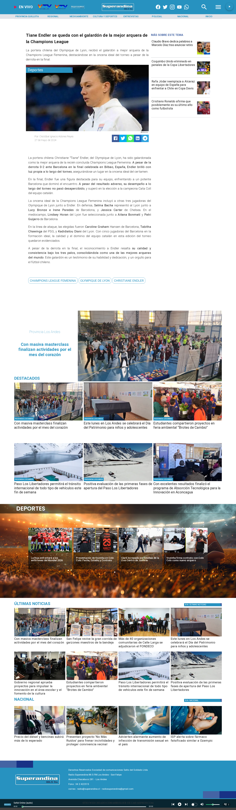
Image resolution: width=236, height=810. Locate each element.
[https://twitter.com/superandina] (165, 11)
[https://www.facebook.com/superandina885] (158, 11)
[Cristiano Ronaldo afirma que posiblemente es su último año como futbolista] (203, 114)
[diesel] (39, 734)
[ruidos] (91, 734)
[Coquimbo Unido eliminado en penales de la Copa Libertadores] (203, 74)
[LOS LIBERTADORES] (118, 480)
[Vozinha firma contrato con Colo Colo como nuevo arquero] (141, 552)
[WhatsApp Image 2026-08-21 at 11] (144, 636)
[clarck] (95, 552)
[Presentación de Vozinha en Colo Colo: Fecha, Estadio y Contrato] (50, 552)
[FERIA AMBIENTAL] (187, 420)
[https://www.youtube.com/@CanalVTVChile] (179, 11)
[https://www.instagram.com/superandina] (172, 11)
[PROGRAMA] (187, 480)
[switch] (194, 804)
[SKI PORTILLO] (48, 480)
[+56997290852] (186, 11)
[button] (53, 280)
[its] (144, 734)
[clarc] (186, 552)
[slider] (22, 807)
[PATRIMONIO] (118, 420)
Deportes (38, 530)
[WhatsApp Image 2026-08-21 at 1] (91, 636)
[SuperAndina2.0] (118, 11)
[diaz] (203, 54)
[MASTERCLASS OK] (48, 420)
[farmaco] (196, 734)
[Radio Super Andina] (204, 11)
